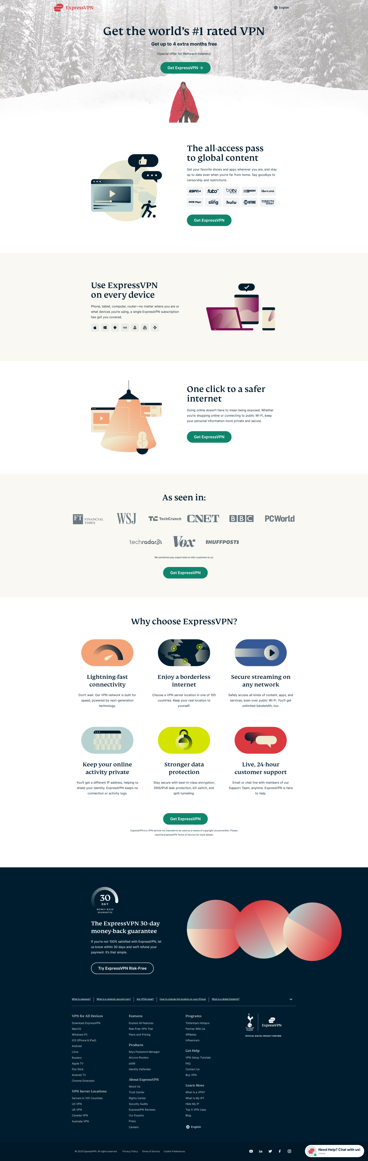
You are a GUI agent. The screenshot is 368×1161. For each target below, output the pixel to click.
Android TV (79, 1075)
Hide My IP (192, 1103)
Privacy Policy (130, 1151)
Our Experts (136, 1115)
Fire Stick (78, 1069)
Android (77, 1046)
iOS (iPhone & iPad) (84, 1040)
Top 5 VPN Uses (196, 1109)
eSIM (132, 1063)
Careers (134, 1127)
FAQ (188, 1063)
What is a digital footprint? (225, 999)
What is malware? (81, 999)
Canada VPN (80, 1115)
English (284, 7)
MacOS (76, 1028)
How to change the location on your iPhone (183, 999)
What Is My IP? (195, 1098)
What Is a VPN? (195, 1092)
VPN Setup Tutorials (198, 1057)
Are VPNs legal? (145, 999)
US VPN (77, 1103)
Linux (75, 1051)
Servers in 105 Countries (87, 1098)
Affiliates (191, 1034)
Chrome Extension (83, 1080)
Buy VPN (191, 1075)
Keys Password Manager (144, 1051)
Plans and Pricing (139, 1034)
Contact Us (193, 1069)
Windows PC (80, 1034)
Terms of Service (151, 1151)
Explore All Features (141, 1023)
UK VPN (77, 1109)
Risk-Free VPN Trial (141, 1028)
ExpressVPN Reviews (142, 1109)
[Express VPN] (74, 7)
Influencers (192, 1040)
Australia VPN (80, 1121)
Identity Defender (140, 1069)
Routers (76, 1057)
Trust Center (136, 1092)
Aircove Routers (139, 1057)
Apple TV (77, 1063)
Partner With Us (195, 1028)
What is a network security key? (114, 999)
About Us (134, 1086)
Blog (188, 1115)
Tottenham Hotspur (198, 1023)
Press (132, 1121)
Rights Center (137, 1098)
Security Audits (138, 1103)
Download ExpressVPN (86, 1023)
